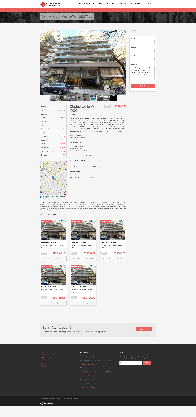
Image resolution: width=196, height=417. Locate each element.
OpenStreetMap (54, 196)
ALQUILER (110, 3)
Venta (42, 360)
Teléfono (134, 47)
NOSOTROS (122, 3)
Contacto (43, 367)
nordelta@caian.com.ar (89, 388)
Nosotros (43, 355)
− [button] (42, 166)
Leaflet (42, 196)
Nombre (134, 39)
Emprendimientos (46, 357)
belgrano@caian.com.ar (89, 376)
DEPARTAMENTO (46, 221)
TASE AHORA (144, 329)
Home (42, 352)
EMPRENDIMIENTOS (86, 3)
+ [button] (42, 164)
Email (133, 56)
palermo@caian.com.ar (89, 364)
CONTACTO (148, 3)
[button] (124, 31)
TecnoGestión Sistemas (46, 198)
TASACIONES (135, 3)
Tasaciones (43, 364)
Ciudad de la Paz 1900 (48, 242)
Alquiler (42, 362)
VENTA (100, 3)
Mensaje (134, 64)
